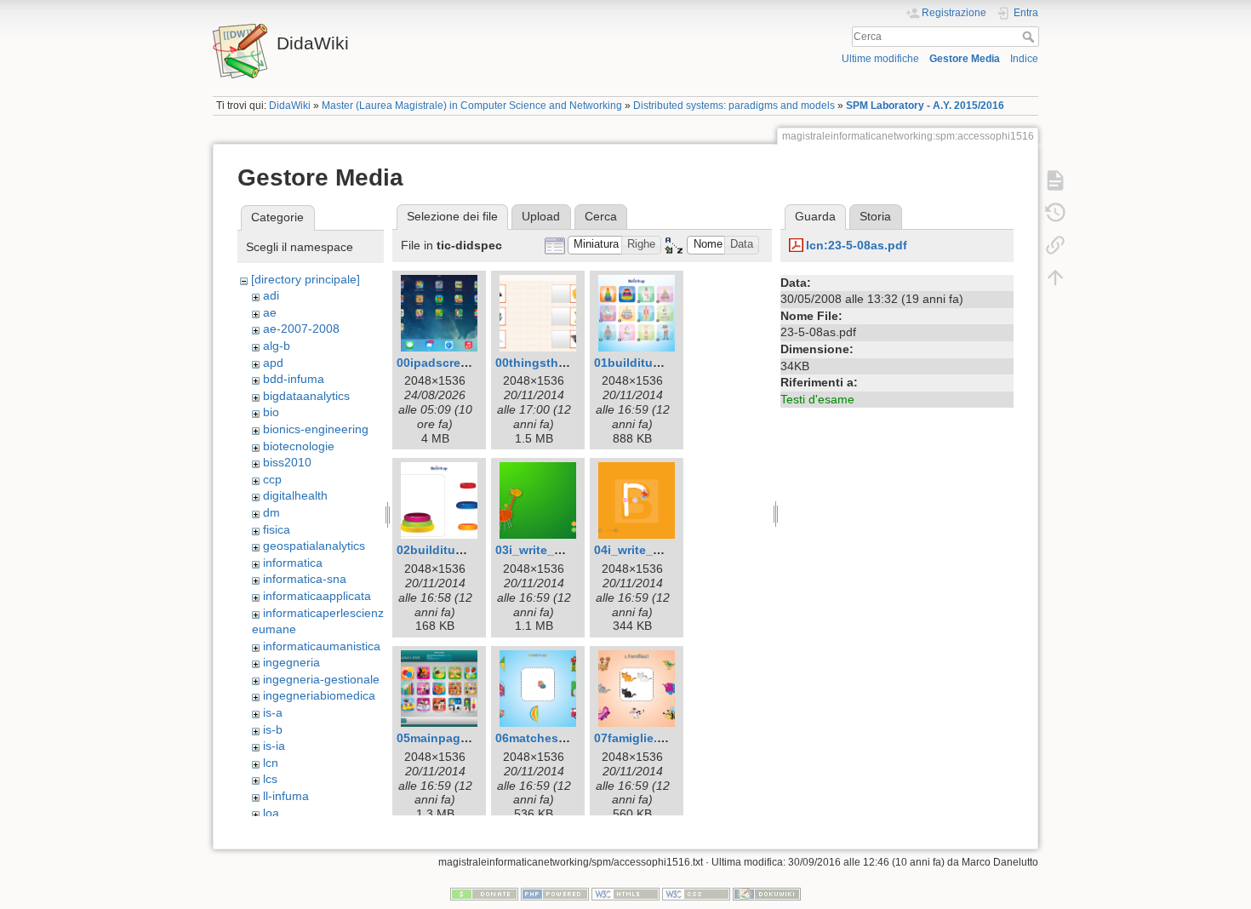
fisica (276, 529)
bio (271, 412)
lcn (270, 762)
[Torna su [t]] (1055, 277)
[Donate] (484, 894)
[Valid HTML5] (625, 894)
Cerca (1030, 37)
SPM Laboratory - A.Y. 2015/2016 (925, 105)
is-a (273, 712)
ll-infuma (286, 796)
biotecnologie (298, 446)
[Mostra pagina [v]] (1055, 180)
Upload (541, 216)
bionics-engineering (315, 429)
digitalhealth (295, 495)
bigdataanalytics (306, 396)
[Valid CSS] (696, 894)
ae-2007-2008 (301, 328)
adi (271, 295)
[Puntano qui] (1055, 245)
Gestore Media (964, 59)
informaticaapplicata (317, 596)
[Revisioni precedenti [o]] (1055, 213)
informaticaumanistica (321, 646)
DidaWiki (290, 105)
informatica (293, 562)
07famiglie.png (637, 738)
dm (271, 512)
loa (271, 813)
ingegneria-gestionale (321, 679)
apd (273, 362)
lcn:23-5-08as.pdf (856, 245)
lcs (270, 779)
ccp (272, 479)
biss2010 (287, 462)
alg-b (276, 345)
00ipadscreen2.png (452, 362)
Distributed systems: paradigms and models (734, 105)
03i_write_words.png (555, 550)
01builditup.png (640, 362)
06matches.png (540, 738)
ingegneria (291, 662)
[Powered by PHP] (555, 894)
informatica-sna (304, 579)
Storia (875, 216)
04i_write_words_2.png (661, 550)
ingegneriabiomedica (319, 695)
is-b (273, 729)
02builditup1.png (446, 550)
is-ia (274, 745)
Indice (1024, 59)
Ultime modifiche (880, 59)
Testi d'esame (817, 399)
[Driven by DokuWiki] (767, 894)
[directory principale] (305, 279)
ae (270, 312)
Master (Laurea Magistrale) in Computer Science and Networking (472, 105)
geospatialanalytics (314, 545)
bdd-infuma (293, 379)
